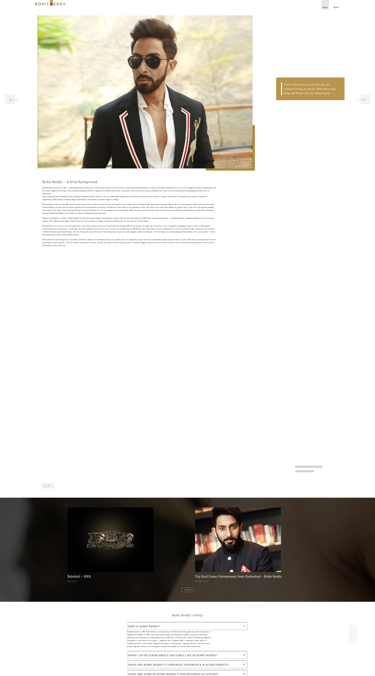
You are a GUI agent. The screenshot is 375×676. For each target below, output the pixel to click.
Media (336, 7)
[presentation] (10, 99)
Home (325, 7)
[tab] (187, 626)
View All (187, 589)
